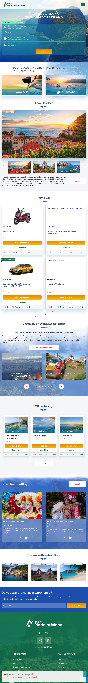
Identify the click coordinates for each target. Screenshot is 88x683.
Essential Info (62, 663)
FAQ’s (15, 663)
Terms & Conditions (20, 671)
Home (60, 660)
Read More (19, 538)
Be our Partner (18, 660)
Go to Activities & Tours (44, 347)
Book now (16, 446)
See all (44, 314)
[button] (84, 166)
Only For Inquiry (22, 243)
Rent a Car (61, 667)
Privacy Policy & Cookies (21, 667)
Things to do (62, 671)
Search (44, 51)
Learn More (78, 181)
